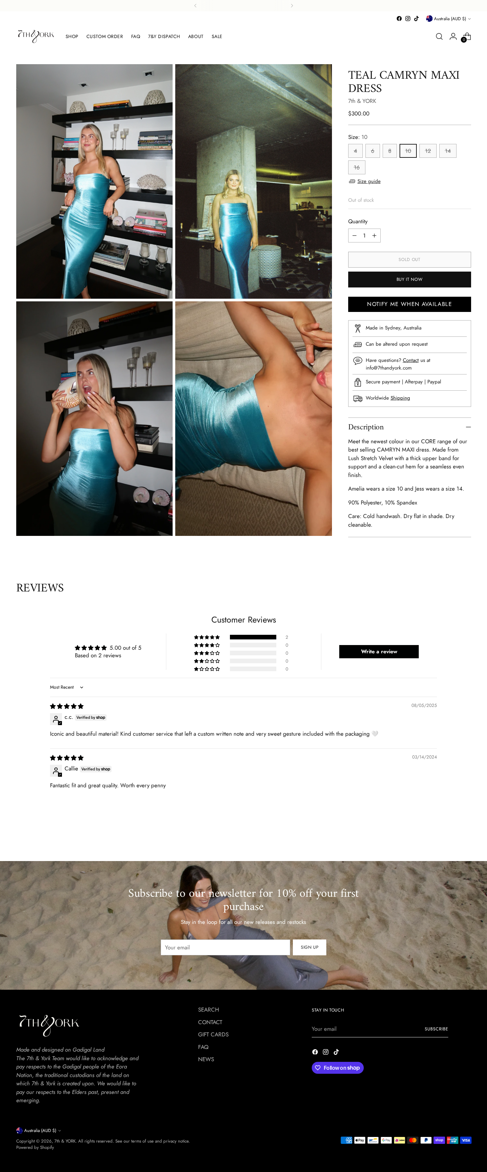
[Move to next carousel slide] (465, 848)
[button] (207, 637)
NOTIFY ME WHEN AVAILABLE (409, 304)
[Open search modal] (439, 36)
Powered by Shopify (35, 1147)
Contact (411, 360)
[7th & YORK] (36, 36)
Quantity (357, 221)
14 (448, 151)
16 (357, 167)
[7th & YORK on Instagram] (408, 19)
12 (428, 151)
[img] (66, 706)
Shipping (400, 398)
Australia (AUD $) (450, 19)
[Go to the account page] (453, 36)
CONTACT (210, 1022)
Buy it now (410, 279)
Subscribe (436, 1029)
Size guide (369, 181)
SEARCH (208, 1010)
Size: (357, 137)
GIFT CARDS (213, 1034)
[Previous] (195, 5)
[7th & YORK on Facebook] (399, 19)
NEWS (206, 1059)
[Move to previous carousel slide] (450, 848)
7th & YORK (362, 101)
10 (408, 151)
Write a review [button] (379, 651)
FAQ (203, 1047)
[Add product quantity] (374, 235)
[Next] (292, 5)
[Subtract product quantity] (354, 235)
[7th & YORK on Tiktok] (416, 19)
